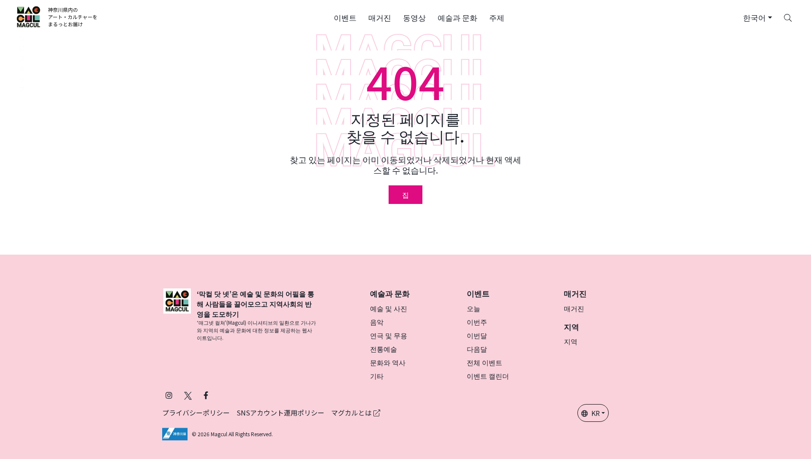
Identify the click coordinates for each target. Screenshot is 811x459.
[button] (345, 17)
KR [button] (595, 413)
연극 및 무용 (388, 335)
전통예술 (383, 349)
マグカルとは (352, 412)
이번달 (477, 335)
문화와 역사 (388, 362)
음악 (377, 322)
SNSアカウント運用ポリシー (280, 412)
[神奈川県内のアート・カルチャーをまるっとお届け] (57, 17)
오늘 (473, 308)
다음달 (477, 349)
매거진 (574, 308)
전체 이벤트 (484, 362)
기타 (377, 376)
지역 (570, 341)
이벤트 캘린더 (488, 376)
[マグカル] (177, 315)
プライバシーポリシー (196, 412)
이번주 (477, 322)
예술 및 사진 (388, 308)
